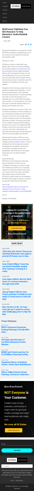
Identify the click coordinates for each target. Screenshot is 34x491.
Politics (5, 10)
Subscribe (17, 450)
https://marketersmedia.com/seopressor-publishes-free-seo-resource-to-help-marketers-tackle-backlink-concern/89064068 (16, 189)
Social (5, 17)
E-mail (3, 444)
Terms (12, 480)
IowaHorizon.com (16, 486)
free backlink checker (18, 142)
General (5, 6)
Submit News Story (17, 228)
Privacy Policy (19, 480)
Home (5, 3)
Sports (5, 14)
